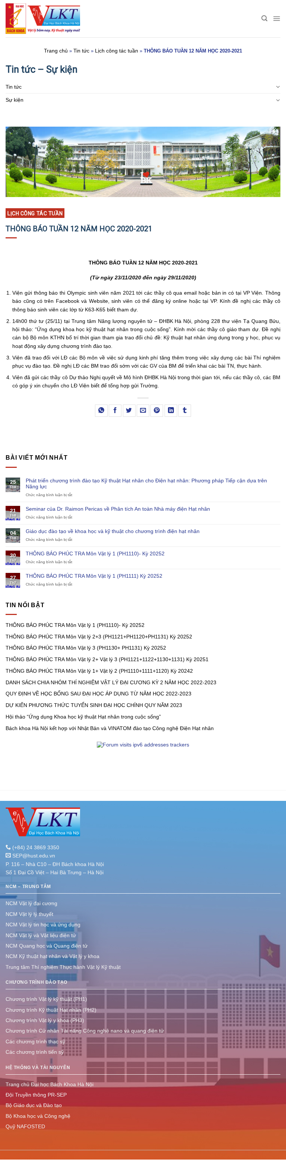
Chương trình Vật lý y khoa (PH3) (45, 1020)
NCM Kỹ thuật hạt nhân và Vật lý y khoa (52, 956)
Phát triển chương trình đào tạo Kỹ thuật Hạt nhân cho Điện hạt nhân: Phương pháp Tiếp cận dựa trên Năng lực (146, 484)
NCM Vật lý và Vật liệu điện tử (41, 935)
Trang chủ (56, 51)
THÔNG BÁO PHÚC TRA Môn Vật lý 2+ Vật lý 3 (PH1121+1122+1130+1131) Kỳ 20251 (107, 659)
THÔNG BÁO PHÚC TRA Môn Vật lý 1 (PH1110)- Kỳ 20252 (95, 554)
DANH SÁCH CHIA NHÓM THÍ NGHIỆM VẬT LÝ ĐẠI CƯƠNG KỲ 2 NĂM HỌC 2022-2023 (111, 682)
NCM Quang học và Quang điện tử (47, 946)
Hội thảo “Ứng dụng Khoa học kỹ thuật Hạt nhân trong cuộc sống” (83, 717)
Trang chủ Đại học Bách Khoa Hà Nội (49, 1084)
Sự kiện (14, 100)
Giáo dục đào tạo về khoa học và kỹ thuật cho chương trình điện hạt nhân (113, 531)
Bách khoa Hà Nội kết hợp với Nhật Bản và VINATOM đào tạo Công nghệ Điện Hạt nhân (110, 728)
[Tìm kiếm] (264, 18)
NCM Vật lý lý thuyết (29, 914)
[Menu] (276, 18)
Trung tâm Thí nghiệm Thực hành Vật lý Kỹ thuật (63, 967)
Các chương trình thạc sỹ (35, 1041)
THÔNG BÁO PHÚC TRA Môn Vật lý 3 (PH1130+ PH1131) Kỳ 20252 (86, 648)
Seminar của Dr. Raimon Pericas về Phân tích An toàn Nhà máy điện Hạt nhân (118, 509)
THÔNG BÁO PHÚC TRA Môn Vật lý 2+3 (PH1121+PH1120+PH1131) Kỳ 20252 (99, 637)
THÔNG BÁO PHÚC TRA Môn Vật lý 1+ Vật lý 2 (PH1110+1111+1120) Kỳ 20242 (99, 671)
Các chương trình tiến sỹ (35, 1052)
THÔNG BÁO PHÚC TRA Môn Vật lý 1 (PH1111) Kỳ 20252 (94, 576)
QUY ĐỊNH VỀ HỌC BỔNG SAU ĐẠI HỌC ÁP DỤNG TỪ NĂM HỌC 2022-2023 (98, 694)
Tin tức (81, 51)
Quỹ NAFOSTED (25, 1126)
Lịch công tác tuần (116, 51)
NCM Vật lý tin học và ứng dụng (43, 925)
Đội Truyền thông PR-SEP (36, 1095)
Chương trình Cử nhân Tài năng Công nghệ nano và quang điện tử (85, 1031)
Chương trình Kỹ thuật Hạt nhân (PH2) (51, 1010)
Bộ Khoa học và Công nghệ (38, 1116)
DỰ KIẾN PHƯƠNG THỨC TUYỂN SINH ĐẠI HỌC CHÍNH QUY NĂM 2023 (94, 705)
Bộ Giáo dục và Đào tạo (34, 1105)
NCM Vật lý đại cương (31, 903)
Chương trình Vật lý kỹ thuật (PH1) (46, 999)
